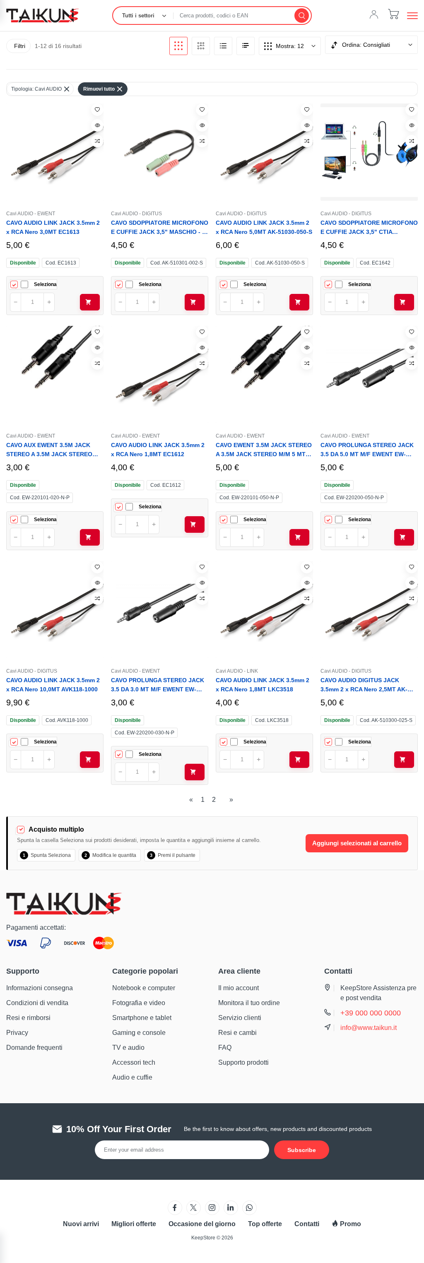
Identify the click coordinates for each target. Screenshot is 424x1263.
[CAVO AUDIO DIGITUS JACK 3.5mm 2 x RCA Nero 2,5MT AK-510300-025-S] (369, 609)
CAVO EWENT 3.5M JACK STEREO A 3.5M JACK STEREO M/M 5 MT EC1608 (264, 450)
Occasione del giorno (202, 1223)
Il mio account (238, 987)
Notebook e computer (143, 987)
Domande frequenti (34, 1047)
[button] (412, 15)
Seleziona (45, 284)
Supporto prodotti (243, 1062)
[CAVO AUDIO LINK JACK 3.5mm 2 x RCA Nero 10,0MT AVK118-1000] (55, 609)
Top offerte (265, 1223)
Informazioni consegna (39, 987)
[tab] (178, 46)
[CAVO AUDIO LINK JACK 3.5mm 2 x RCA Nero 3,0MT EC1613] (55, 152)
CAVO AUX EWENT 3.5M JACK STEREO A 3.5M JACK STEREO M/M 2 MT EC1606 (49, 450)
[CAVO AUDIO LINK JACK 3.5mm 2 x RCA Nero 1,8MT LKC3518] (264, 609)
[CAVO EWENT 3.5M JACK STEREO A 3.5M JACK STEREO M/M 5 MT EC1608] (264, 374)
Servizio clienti (239, 1017)
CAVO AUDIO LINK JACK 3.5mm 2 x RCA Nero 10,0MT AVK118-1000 (53, 685)
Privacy (17, 1032)
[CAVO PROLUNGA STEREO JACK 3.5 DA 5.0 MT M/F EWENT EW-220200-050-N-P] (369, 374)
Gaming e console (139, 1032)
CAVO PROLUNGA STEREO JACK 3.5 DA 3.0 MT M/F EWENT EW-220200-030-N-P (157, 685)
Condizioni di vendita (37, 1002)
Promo (349, 1223)
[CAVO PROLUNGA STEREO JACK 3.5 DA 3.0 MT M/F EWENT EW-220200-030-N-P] (159, 609)
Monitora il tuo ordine (249, 1002)
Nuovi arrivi (81, 1223)
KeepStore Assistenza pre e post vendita (378, 992)
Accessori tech (133, 1062)
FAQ (224, 1047)
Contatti (306, 1223)
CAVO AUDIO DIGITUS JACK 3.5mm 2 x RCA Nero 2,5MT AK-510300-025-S (363, 685)
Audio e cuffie (132, 1077)
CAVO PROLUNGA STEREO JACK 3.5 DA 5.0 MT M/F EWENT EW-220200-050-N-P (367, 450)
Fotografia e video (138, 1002)
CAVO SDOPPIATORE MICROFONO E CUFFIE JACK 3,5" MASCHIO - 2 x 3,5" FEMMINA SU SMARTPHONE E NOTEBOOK (159, 227)
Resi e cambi (237, 1032)
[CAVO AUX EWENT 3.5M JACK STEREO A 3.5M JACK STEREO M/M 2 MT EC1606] (55, 374)
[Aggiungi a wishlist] (97, 109)
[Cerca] (301, 15)
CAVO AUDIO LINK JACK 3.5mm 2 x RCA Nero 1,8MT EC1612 (158, 449)
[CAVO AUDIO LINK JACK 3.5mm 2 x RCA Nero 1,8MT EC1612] (159, 374)
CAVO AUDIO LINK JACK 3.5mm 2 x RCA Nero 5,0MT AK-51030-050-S (264, 227)
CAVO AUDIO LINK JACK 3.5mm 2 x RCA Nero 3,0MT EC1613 (53, 227)
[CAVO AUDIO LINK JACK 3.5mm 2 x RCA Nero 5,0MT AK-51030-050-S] (264, 152)
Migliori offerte (133, 1223)
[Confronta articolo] (97, 141)
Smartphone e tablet (141, 1017)
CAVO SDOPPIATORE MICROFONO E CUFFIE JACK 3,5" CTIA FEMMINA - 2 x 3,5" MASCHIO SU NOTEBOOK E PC (369, 227)
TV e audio (128, 1047)
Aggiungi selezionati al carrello (357, 843)
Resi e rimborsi (28, 1017)
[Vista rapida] (97, 125)
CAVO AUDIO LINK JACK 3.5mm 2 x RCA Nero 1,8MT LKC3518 (262, 685)
